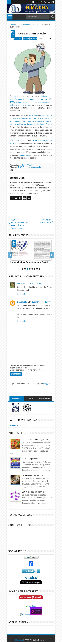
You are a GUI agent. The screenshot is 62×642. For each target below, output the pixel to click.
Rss (45, 2)
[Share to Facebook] (12, 257)
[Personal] (25, 615)
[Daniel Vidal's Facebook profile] (31, 565)
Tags (31, 398)
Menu (9, 2)
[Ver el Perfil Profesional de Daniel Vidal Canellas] (31, 579)
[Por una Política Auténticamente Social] (31, 250)
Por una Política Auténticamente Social (29, 262)
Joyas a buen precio (31, 33)
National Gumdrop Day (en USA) (35, 440)
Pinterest (53, 2)
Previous (52, 255)
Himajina (16, 96)
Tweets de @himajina (19, 425)
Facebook (37, 2)
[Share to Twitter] (16, 257)
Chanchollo (36, 167)
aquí (22, 155)
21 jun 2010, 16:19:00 (41, 302)
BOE (20, 167)
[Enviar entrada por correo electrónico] (11, 171)
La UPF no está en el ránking (33, 492)
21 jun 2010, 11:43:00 (32, 283)
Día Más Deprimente (30, 459)
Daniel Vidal (27, 165)
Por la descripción (18, 140)
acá (27, 155)
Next (10, 255)
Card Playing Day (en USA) (33, 475)
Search (52, 17)
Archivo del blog (45, 398)
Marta (19, 283)
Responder (21, 294)
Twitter (33, 2)
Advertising (16, 398)
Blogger (46, 384)
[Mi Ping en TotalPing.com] (36, 615)
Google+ (41, 2)
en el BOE (33, 115)
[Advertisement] (35, 209)
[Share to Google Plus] (19, 257)
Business (26, 167)
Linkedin (49, 2)
